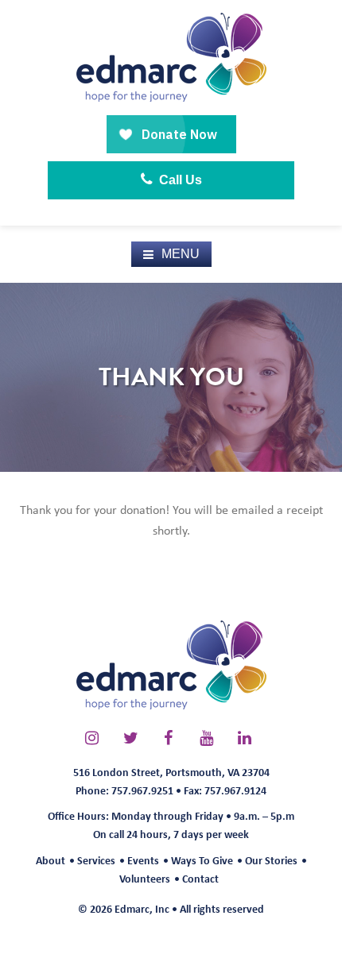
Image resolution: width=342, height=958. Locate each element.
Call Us (179, 180)
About (50, 859)
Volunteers (144, 878)
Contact (200, 878)
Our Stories (271, 859)
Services (96, 859)
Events (143, 859)
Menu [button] (180, 254)
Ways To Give (202, 859)
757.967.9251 (142, 790)
